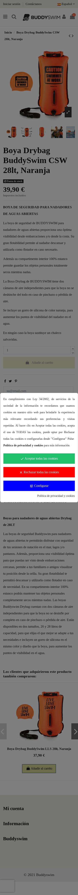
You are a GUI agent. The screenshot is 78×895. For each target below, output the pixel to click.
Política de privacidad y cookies (56, 495)
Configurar (39, 486)
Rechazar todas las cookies (39, 472)
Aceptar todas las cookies (39, 459)
